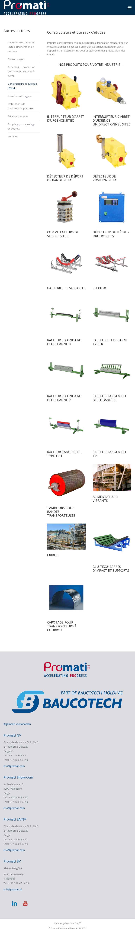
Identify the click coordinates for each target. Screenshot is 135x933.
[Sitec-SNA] (66, 92)
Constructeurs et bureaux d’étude (22, 86)
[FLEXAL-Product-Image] (112, 263)
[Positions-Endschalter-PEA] (112, 151)
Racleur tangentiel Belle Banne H (110, 398)
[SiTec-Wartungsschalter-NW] (66, 207)
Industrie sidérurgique (20, 96)
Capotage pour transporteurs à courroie (61, 626)
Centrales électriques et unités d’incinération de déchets (21, 47)
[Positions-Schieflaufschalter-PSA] (66, 151)
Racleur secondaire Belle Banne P (64, 398)
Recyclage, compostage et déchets (21, 126)
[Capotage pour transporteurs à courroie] (66, 597)
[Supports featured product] (66, 263)
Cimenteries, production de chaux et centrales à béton (21, 71)
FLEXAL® (99, 288)
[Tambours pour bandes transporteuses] (66, 483)
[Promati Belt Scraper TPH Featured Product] (66, 427)
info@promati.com (14, 766)
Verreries (13, 136)
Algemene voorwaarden (17, 724)
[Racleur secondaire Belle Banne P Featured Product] (66, 371)
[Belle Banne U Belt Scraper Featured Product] (66, 315)
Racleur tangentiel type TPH (64, 454)
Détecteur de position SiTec (105, 178)
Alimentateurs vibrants (105, 498)
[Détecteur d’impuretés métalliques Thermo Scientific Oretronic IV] (112, 207)
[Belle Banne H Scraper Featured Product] (112, 371)
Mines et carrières (18, 116)
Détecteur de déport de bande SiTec (65, 178)
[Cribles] (66, 537)
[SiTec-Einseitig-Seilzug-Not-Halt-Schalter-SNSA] (112, 92)
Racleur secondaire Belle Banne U (64, 342)
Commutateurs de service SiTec (63, 234)
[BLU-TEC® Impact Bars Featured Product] (112, 542)
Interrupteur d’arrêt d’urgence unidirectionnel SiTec (111, 120)
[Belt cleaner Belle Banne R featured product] (112, 315)
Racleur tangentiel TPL (110, 454)
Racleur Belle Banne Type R (110, 342)
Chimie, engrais (16, 59)
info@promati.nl (13, 889)
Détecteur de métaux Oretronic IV (111, 234)
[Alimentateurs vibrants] (112, 477)
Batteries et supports (66, 288)
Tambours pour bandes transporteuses (61, 511)
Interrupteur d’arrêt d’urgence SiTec (65, 118)
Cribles (53, 555)
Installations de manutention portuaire (21, 106)
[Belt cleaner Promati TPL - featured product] (112, 427)
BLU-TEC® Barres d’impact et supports (111, 568)
